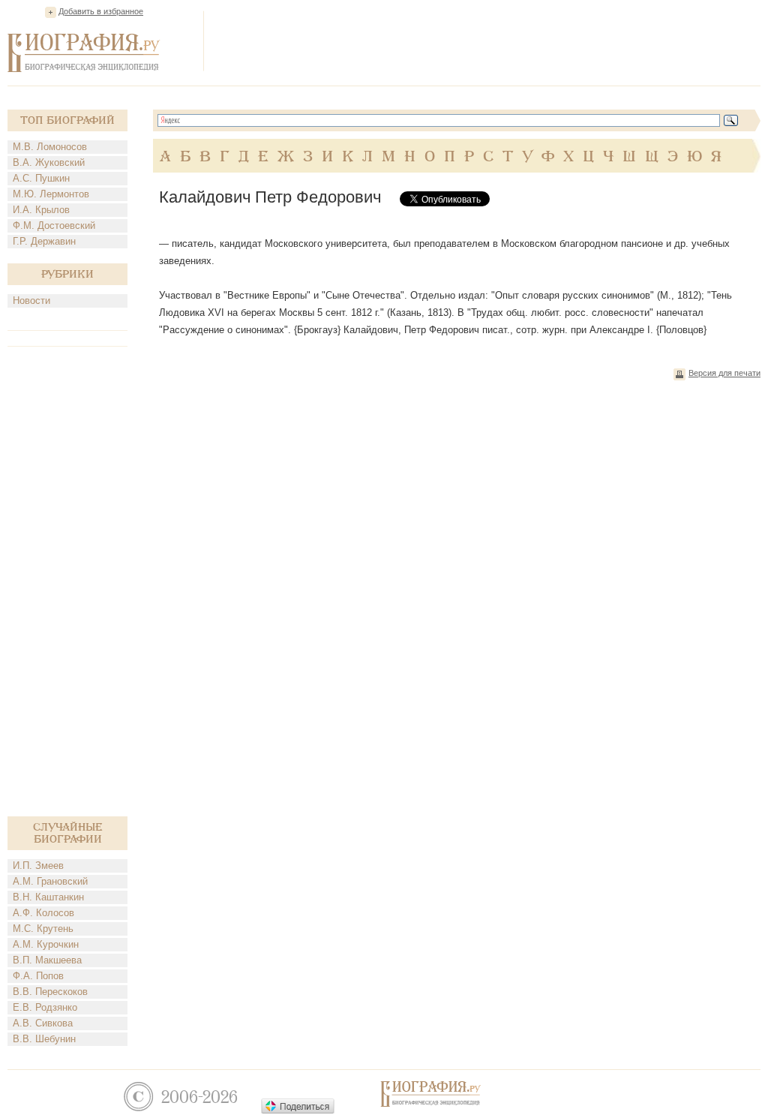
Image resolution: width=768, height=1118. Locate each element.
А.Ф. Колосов (43, 912)
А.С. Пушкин (41, 178)
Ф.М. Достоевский (54, 225)
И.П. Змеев (38, 865)
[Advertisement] (487, 40)
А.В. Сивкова (43, 1023)
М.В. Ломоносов (50, 146)
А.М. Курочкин (46, 944)
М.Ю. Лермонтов (51, 194)
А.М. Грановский (50, 881)
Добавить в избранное (100, 11)
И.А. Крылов (41, 209)
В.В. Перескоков (50, 991)
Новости (31, 300)
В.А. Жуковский (49, 162)
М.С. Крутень (43, 928)
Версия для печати (724, 372)
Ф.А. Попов (38, 975)
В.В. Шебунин (44, 1038)
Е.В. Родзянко (45, 1007)
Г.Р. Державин (44, 241)
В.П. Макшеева (47, 960)
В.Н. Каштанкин (48, 897)
